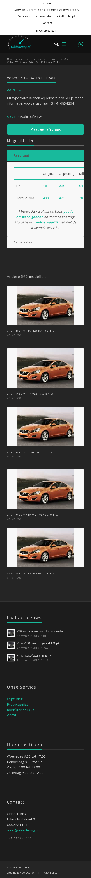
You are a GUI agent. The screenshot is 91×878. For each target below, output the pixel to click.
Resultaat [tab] (21, 155)
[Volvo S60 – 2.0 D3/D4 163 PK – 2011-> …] (45, 489)
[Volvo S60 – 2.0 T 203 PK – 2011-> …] (45, 426)
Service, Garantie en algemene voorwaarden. (46, 10)
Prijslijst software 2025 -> (34, 655)
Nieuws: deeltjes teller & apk (55, 16)
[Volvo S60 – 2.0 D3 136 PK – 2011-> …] (45, 547)
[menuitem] (46, 3)
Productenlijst (17, 704)
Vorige (13, 401)
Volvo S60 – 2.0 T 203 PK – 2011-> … (31, 452)
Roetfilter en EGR (20, 710)
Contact (46, 23)
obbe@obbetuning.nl (22, 830)
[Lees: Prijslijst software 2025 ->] (11, 658)
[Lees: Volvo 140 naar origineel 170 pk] (11, 645)
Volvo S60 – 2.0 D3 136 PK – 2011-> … (32, 573)
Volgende (77, 401)
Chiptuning (15, 699)
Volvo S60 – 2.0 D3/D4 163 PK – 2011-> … (34, 515)
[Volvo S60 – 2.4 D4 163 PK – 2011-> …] (45, 305)
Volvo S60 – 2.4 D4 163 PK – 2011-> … (32, 331)
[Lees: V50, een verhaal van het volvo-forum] (11, 633)
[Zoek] (54, 44)
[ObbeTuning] (38, 44)
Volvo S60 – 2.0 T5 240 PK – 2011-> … (32, 394)
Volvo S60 (14, 335)
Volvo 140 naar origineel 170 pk (38, 643)
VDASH (12, 715)
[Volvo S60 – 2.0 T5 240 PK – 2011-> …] (45, 368)
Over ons (24, 16)
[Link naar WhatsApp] (81, 44)
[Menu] (64, 44)
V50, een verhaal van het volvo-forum (42, 631)
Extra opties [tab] (23, 242)
